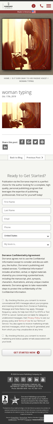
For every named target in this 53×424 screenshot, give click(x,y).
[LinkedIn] (5, 147)
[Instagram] (23, 379)
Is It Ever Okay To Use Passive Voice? (29, 78)
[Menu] (48, 9)
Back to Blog (16, 157)
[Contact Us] (34, 6)
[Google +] (28, 141)
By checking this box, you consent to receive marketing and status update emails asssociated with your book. (26, 339)
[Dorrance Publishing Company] (7, 5)
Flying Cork (28, 419)
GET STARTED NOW (25, 352)
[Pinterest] (42, 141)
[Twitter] (35, 141)
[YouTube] (43, 379)
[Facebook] (22, 141)
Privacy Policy (34, 318)
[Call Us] (41, 6)
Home (6, 78)
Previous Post (34, 157)
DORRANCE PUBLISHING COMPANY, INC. (26, 384)
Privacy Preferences (39, 419)
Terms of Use (24, 321)
